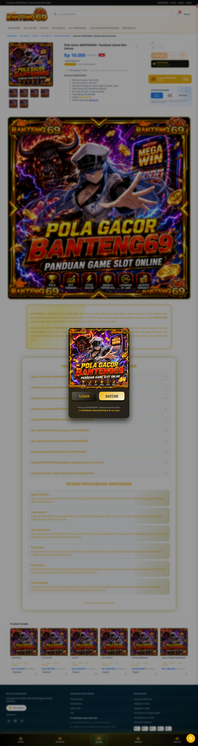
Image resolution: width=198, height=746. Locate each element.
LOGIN (84, 396)
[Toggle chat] (190, 738)
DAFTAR (112, 396)
